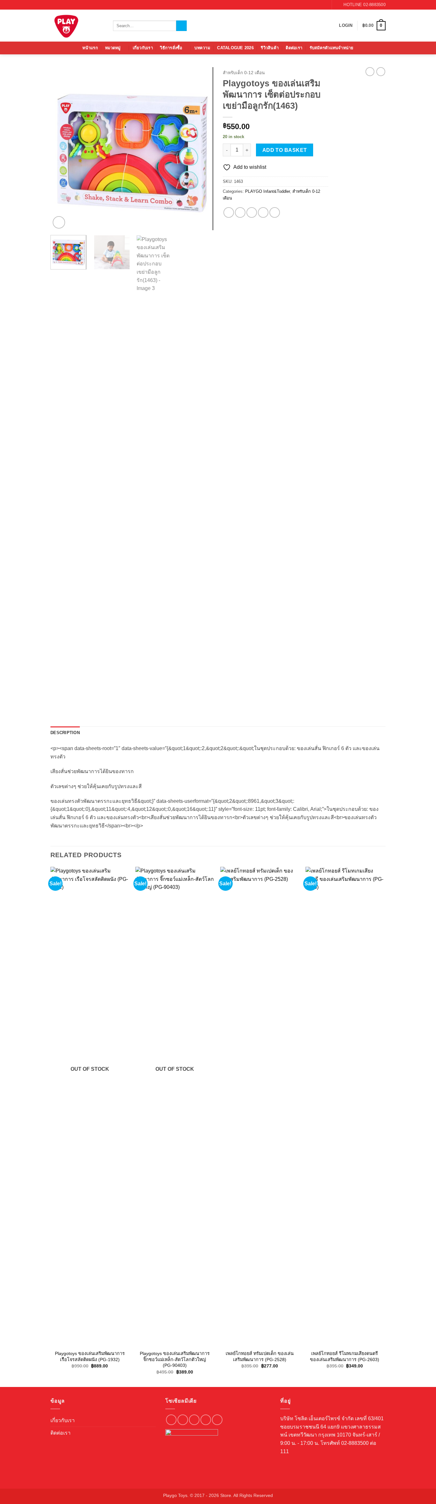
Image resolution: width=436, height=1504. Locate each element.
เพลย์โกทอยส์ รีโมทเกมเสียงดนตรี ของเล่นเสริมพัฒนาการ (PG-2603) (344, 1356)
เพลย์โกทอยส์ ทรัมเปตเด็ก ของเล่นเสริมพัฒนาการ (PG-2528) (260, 1356)
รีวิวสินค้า (270, 47)
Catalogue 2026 (235, 47)
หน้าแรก (90, 47)
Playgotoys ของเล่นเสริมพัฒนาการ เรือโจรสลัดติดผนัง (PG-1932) (90, 1356)
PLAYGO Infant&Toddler (267, 191)
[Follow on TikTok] (194, 1419)
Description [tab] (65, 732)
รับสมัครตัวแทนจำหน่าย (332, 47)
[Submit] (181, 25)
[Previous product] (380, 71)
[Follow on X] (205, 1419)
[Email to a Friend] (251, 212)
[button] (345, 25)
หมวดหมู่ (113, 47)
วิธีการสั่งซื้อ (171, 47)
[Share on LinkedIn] (274, 212)
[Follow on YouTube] (324, 5)
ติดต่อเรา (294, 47)
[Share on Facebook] (228, 212)
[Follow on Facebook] (311, 5)
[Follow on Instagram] (317, 5)
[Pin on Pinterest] (263, 212)
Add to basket (284, 150)
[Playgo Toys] (76, 26)
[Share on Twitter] (240, 212)
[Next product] (369, 71)
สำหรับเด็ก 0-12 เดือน (244, 72)
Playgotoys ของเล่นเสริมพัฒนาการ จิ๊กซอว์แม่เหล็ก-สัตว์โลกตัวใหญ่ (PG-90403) (175, 1359)
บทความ (202, 47)
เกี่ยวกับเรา (143, 47)
